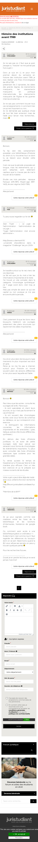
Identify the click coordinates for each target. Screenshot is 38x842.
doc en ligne (25, 22)
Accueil (3, 27)
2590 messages (31, 350)
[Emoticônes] (7, 614)
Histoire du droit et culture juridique (20, 27)
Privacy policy (19, 840)
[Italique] (10, 610)
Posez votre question (24, 128)
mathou (10, 391)
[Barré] (17, 610)
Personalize (19, 837)
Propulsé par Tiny (25, 634)
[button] (20, 606)
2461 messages (31, 207)
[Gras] (7, 610)
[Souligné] (14, 610)
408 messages (31, 137)
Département (9, 668)
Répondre (28, 124)
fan (8, 209)
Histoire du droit (6, 29)
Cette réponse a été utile (24, 197)
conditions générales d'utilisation (17, 711)
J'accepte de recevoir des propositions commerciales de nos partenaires (20, 700)
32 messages (31, 54)
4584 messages (31, 389)
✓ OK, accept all (19, 834)
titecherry (7, 44)
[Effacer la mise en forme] (21, 610)
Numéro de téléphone (12, 686)
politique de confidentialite (19, 714)
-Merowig (10, 510)
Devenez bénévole (12, 794)
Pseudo (7, 643)
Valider (18, 726)
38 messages (31, 508)
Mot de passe (9, 678)
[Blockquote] (15, 606)
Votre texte (8, 602)
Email (6, 661)
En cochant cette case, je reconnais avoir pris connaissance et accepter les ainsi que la (19, 709)
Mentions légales (19, 826)
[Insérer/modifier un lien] (7, 606)
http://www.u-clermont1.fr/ (14, 241)
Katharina (11, 352)
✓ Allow (26, 719)
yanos (9, 139)
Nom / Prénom (10, 651)
